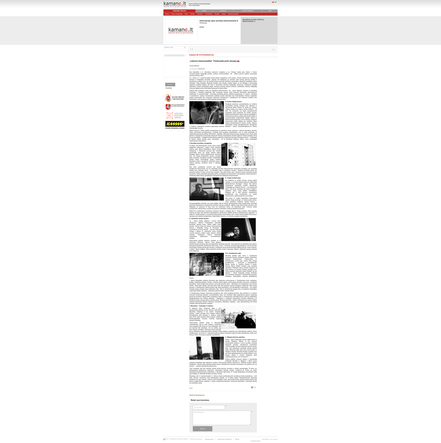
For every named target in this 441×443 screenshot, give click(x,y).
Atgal (191, 388)
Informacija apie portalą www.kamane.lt (218, 21)
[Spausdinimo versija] (255, 388)
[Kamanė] (174, 7)
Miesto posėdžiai (233, 14)
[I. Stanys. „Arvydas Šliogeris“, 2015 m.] (206, 359)
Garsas (192, 14)
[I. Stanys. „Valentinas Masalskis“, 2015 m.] (238, 328)
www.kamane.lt (193, 69)
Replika (217, 14)
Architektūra (208, 14)
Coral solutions (273, 439)
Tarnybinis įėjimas (255, 441)
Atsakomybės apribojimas (224, 439)
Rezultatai (169, 88)
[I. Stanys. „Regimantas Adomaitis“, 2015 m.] (238, 240)
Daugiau (201, 27)
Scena (167, 14)
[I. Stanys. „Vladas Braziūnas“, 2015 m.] (238, 165)
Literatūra (200, 14)
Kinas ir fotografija (176, 14)
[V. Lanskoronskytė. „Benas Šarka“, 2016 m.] (206, 123)
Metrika (237, 439)
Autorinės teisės (209, 439)
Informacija (203, 23)
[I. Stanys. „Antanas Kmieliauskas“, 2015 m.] (206, 275)
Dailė (186, 14)
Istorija (224, 14)
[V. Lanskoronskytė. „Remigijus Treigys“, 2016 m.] (206, 200)
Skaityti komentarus (197, 395)
